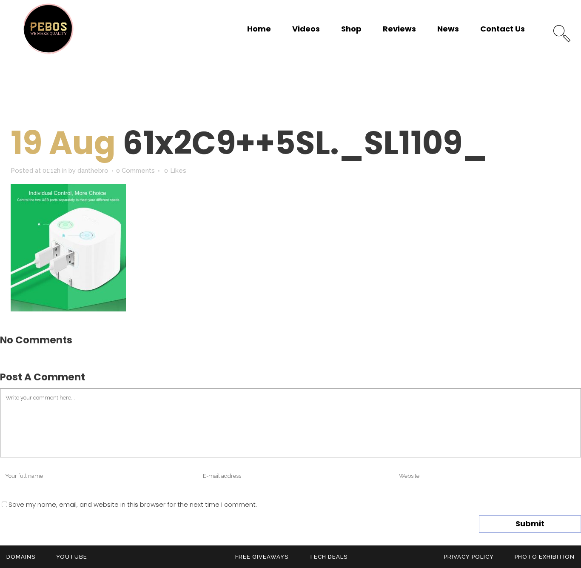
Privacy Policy (469, 557)
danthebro (92, 170)
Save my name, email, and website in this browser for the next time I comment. (133, 504)
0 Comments (135, 170)
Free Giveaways (261, 557)
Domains (20, 557)
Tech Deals (328, 557)
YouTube (71, 557)
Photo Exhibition (545, 557)
